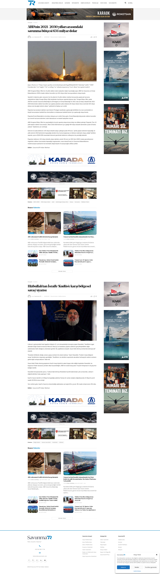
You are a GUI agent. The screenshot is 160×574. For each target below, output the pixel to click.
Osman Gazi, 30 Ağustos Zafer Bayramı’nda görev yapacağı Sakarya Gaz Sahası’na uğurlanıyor (85, 508)
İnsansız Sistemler (87, 547)
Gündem (67, 3)
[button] (157, 555)
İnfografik (75, 3)
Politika (102, 547)
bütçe (71, 202)
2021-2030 (36, 202)
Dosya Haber (103, 549)
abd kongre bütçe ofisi (62, 202)
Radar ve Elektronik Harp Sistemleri (89, 553)
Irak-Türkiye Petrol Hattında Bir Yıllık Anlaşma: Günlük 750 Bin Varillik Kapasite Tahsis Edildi (48, 498)
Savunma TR (37, 37)
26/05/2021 (47, 37)
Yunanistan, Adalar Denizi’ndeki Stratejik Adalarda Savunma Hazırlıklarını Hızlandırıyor (48, 508)
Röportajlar (103, 544)
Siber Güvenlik (85, 3)
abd (53, 202)
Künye (120, 547)
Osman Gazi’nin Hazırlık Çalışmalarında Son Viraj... (78, 237)
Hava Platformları (87, 539)
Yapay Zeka (103, 3)
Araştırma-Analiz (57, 3)
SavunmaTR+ (113, 3)
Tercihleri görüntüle (151, 567)
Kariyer (120, 542)
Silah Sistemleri (86, 549)
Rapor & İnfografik (105, 552)
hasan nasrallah (46, 442)
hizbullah (54, 442)
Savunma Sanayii (43, 3)
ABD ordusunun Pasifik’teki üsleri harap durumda (43, 237)
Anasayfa (30, 22)
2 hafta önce (43, 239)
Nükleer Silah (85, 202)
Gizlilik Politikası (137, 571)
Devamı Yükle (62, 271)
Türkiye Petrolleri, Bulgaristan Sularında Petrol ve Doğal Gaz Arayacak (84, 498)
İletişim (120, 549)
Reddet (137, 567)
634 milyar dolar (45, 202)
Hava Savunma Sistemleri (89, 556)
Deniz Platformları (87, 544)
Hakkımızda (121, 539)
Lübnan (61, 442)
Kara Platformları (87, 542)
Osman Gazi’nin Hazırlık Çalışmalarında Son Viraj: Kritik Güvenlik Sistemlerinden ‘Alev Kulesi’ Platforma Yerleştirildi (79, 479)
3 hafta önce (43, 254)
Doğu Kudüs (37, 442)
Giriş (130, 3)
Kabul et (123, 567)
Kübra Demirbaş (35, 239)
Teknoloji (95, 3)
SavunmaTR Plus (105, 554)
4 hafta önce (78, 254)
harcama (77, 202)
